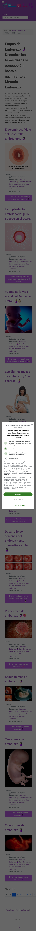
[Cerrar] (32, 425)
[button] (18, 458)
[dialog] (18, 465)
